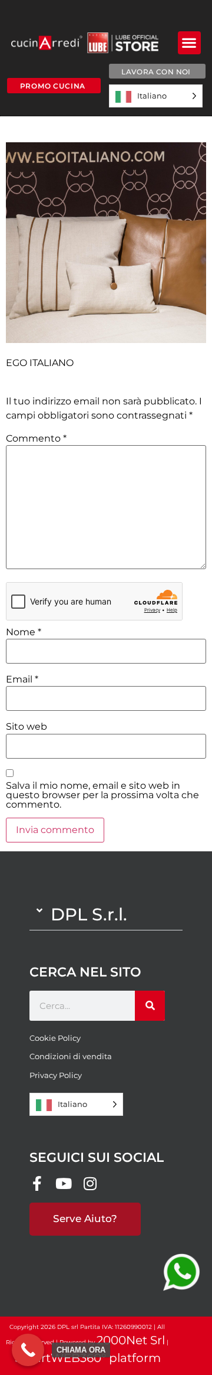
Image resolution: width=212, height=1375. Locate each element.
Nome (23, 632)
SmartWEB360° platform (88, 1358)
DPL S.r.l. (89, 914)
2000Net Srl (131, 1340)
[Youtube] (63, 1183)
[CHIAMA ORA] (28, 1350)
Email (22, 679)
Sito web (26, 726)
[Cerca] (150, 1006)
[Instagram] (89, 1183)
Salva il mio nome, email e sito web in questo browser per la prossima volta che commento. (102, 795)
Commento (36, 438)
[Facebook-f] (36, 1183)
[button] (189, 42)
